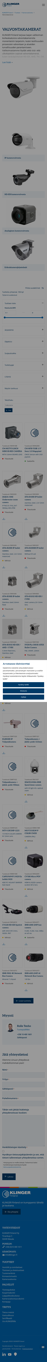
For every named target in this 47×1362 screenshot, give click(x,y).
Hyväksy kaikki (23, 685)
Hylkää (23, 697)
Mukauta (23, 691)
